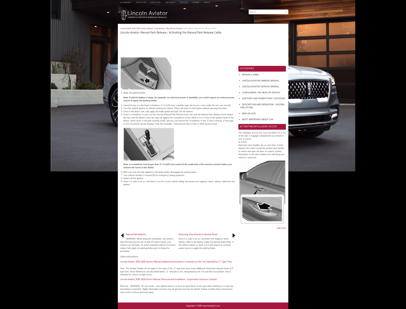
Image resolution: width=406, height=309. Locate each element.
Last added (170, 2)
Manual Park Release (174, 28)
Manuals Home (250, 74)
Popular (184, 2)
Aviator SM (155, 2)
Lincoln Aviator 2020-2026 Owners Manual (136, 28)
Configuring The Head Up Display (261, 92)
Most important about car (257, 119)
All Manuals (125, 2)
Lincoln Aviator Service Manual (260, 86)
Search (207, 2)
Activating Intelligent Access (258, 127)
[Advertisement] (178, 45)
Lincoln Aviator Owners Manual (260, 81)
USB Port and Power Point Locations (263, 98)
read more (281, 228)
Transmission (159, 28)
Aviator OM (141, 2)
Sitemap (195, 2)
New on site (249, 113)
